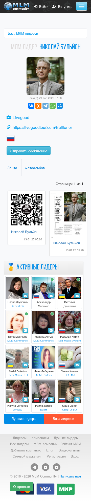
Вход (75, 456)
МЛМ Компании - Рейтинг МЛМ (57, 444)
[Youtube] (56, 467)
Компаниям (40, 438)
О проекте (21, 486)
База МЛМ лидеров (23, 33)
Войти (42, 6)
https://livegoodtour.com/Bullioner (42, 127)
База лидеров (63, 418)
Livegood (21, 117)
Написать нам (70, 476)
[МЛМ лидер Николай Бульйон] (45, 75)
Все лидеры (19, 444)
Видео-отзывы (69, 450)
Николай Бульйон (24, 231)
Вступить (64, 6)
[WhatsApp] (53, 106)
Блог (50, 450)
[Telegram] (45, 106)
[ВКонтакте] (31, 106)
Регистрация (56, 456)
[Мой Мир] (60, 106)
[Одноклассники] (38, 106)
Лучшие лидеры (24, 418)
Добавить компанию (26, 450)
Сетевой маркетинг (27, 456)
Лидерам (20, 438)
